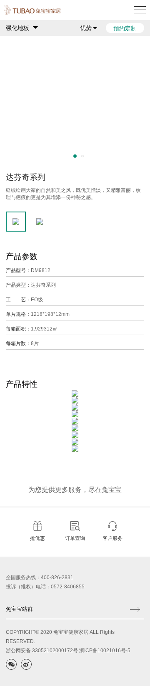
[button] (75, 156)
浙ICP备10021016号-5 (104, 650)
